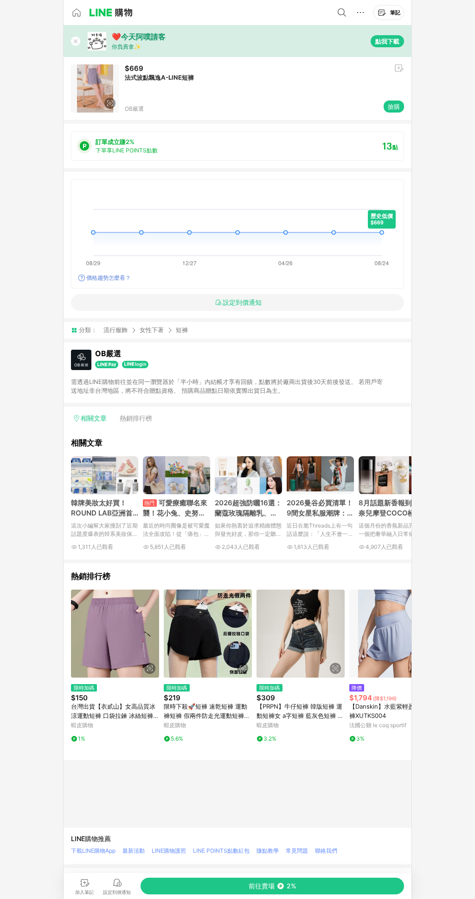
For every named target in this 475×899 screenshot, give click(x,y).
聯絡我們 (326, 850)
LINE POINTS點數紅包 (221, 850)
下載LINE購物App (93, 850)
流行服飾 (115, 329)
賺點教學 (268, 850)
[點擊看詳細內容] (115, 634)
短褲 (182, 330)
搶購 (394, 106)
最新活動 (133, 850)
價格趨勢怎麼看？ (108, 277)
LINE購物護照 (169, 850)
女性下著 (152, 329)
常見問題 (297, 850)
